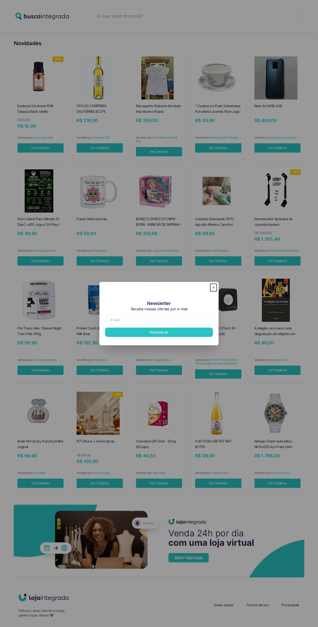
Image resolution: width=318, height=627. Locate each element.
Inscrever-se (159, 332)
